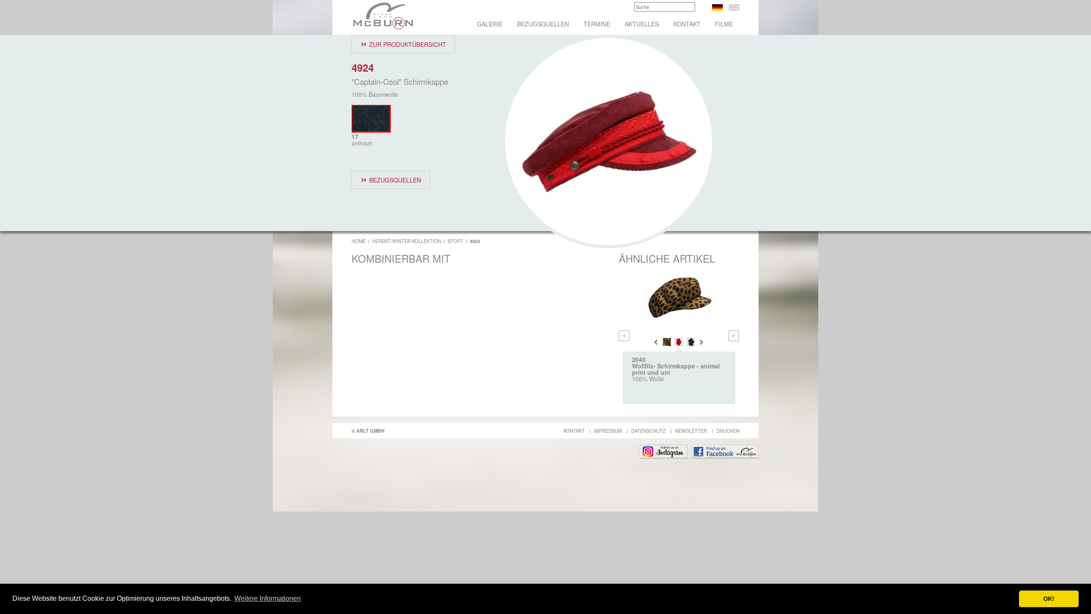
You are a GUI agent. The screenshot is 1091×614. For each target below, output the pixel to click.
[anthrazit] (691, 342)
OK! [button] (1048, 598)
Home (359, 240)
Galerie (489, 24)
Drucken (727, 430)
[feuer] (679, 342)
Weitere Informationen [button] (267, 598)
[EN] (734, 6)
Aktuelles (642, 24)
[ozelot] (667, 342)
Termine (596, 24)
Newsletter (691, 430)
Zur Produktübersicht (407, 44)
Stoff (455, 240)
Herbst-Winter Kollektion (406, 240)
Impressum (608, 430)
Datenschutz (648, 430)
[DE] (717, 6)
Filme (724, 24)
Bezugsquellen (543, 24)
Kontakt (687, 24)
